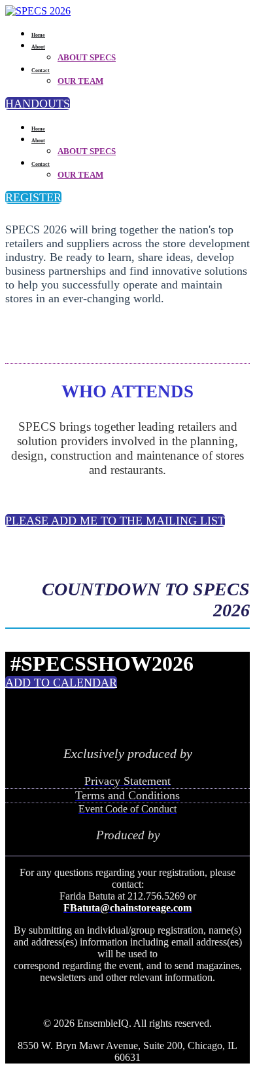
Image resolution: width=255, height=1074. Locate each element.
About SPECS (87, 57)
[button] (37, 103)
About (38, 47)
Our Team (80, 81)
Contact (40, 70)
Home (38, 35)
